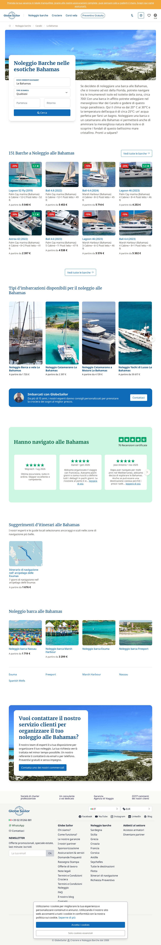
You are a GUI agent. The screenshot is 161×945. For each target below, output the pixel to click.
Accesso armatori (133, 830)
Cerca (43, 112)
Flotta (94, 871)
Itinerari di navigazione (104, 875)
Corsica (95, 852)
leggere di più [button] (133, 483)
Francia (95, 848)
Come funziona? (67, 834)
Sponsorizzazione (68, 848)
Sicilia (94, 834)
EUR (128, 808)
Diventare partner (134, 834)
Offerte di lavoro (68, 866)
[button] (38, 15)
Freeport (51, 674)
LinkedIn (136, 816)
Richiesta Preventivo (103, 880)
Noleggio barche (23, 25)
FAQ (60, 892)
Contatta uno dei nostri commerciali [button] (42, 767)
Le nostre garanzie (69, 839)
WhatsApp (18, 825)
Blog (149, 816)
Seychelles (97, 862)
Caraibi (39, 25)
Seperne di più (67, 917)
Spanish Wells (17, 680)
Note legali (64, 871)
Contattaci (139, 397)
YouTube (103, 816)
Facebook (87, 816)
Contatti (62, 901)
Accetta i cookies (80, 924)
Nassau (123, 674)
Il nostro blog (66, 896)
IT (95, 808)
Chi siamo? (64, 830)
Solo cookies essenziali (80, 933)
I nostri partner (67, 843)
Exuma (13, 674)
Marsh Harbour (91, 674)
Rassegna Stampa (68, 862)
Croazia (95, 843)
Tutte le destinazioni (102, 866)
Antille (94, 857)
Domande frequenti (69, 857)
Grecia (94, 839)
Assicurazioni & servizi (71, 852)
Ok (50, 853)
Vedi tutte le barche (135, 153)
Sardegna (96, 830)
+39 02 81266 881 (22, 820)
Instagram (119, 816)
